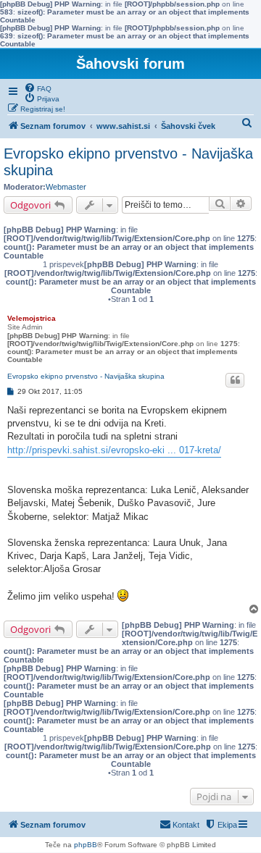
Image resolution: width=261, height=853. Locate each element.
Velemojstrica (31, 318)
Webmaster (66, 186)
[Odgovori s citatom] (234, 380)
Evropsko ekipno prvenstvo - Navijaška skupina (128, 162)
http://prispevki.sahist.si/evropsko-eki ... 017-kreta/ (114, 450)
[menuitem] (37, 88)
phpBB (85, 845)
